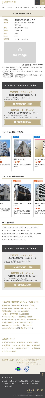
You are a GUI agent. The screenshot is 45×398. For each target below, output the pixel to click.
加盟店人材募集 (7, 322)
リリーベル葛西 (27, 236)
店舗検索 (29, 317)
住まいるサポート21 (33, 319)
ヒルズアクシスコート (9, 230)
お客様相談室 (8, 386)
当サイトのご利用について (12, 383)
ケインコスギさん (10, 351)
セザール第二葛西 (24, 230)
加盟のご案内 (13, 381)
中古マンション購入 (29, 7)
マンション (25, 305)
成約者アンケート (26, 328)
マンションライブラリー (9, 317)
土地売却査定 (25, 314)
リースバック (21, 319)
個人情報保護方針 (36, 381)
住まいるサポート (23, 348)
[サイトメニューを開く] (42, 2)
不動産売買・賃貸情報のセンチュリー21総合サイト (20, 302)
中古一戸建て (16, 305)
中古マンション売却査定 (21, 311)
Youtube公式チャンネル (9, 328)
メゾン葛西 (34, 227)
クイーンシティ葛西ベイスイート (30, 233)
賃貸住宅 (7, 345)
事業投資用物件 (7, 308)
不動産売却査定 (7, 311)
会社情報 (4, 381)
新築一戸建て (6, 305)
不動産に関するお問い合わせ (30, 383)
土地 (32, 305)
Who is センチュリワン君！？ (11, 325)
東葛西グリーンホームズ (10, 233)
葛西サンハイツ (24, 227)
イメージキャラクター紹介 (23, 322)
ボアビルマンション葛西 (10, 227)
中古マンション (9, 342)
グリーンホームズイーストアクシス (14, 240)
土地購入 (22, 342)
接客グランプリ (27, 325)
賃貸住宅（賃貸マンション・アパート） (26, 308)
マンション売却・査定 (22, 345)
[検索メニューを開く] (37, 2)
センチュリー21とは (8, 319)
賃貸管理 (22, 317)
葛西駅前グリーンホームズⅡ (11, 236)
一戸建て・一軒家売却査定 (10, 314)
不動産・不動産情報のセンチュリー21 (12, 7)
